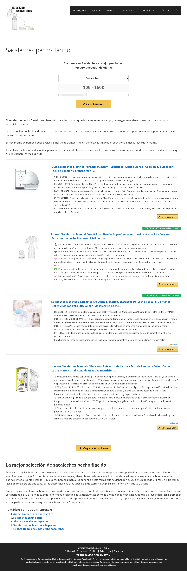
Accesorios (128, 10)
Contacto (118, 551)
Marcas (110, 10)
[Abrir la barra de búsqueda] (177, 10)
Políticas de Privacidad (75, 551)
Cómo (163, 10)
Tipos (94, 10)
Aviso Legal (105, 551)
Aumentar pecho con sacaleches (33, 514)
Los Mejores (79, 10)
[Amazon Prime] (174, 344)
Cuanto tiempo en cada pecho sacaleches (38, 529)
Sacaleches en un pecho (28, 517)
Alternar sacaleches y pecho (30, 521)
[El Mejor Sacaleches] (20, 18)
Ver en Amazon (93, 104)
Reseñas (147, 10)
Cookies (93, 551)
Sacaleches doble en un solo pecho (34, 525)
